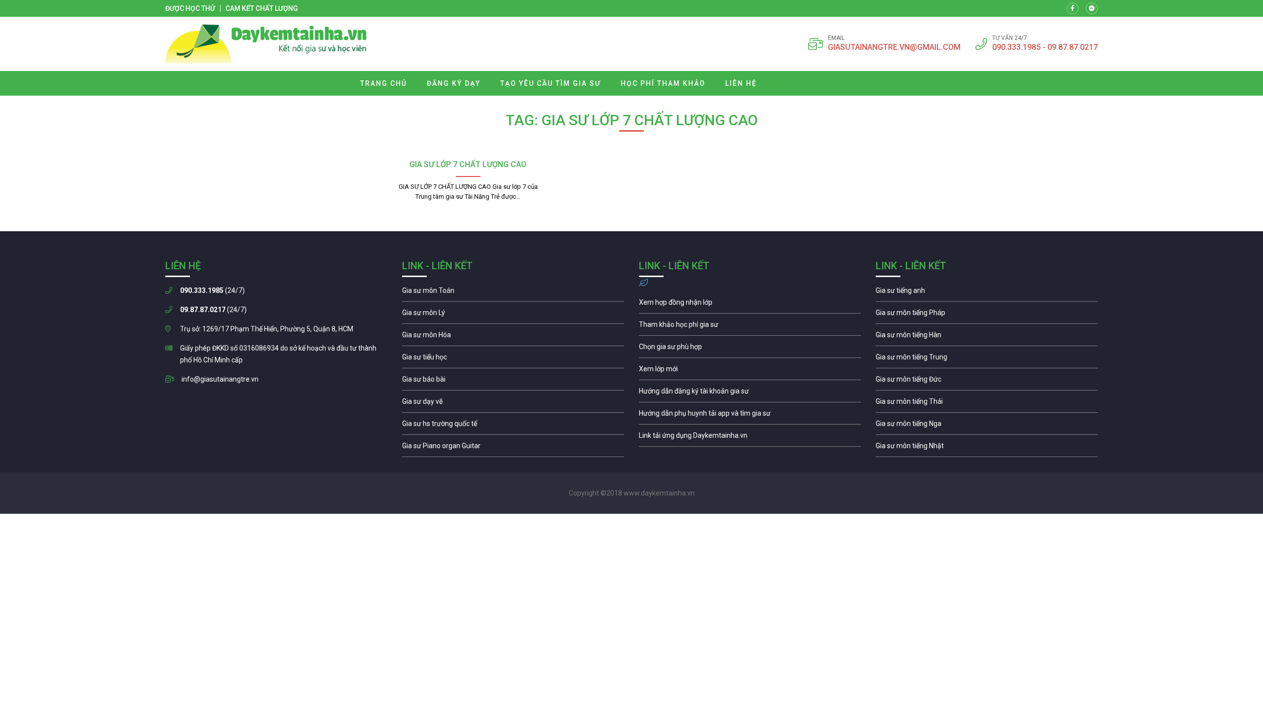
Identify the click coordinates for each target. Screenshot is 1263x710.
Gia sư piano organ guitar (513, 448)
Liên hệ (741, 83)
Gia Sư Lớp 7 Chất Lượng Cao (467, 164)
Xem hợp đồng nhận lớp (750, 304)
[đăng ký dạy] (266, 44)
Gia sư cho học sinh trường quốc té (513, 426)
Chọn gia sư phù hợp (750, 349)
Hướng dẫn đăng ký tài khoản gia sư (750, 393)
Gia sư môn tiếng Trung (987, 359)
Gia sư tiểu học (513, 359)
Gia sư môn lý (513, 315)
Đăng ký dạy (454, 83)
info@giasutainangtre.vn (220, 379)
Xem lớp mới (750, 371)
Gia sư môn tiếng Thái (987, 403)
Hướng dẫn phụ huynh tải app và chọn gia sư (750, 415)
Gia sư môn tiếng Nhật (987, 448)
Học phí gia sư (750, 327)
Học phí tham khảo (663, 83)
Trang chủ (383, 83)
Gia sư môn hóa (513, 337)
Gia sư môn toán (513, 292)
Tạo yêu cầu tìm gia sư (550, 83)
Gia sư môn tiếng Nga (750, 437)
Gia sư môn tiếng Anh (987, 292)
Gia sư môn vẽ (513, 403)
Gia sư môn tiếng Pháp (987, 315)
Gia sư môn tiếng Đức (987, 381)
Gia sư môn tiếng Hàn (987, 337)
